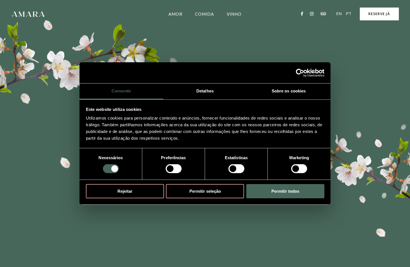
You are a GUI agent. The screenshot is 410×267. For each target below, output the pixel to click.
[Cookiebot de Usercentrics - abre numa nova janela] (300, 72)
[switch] (174, 168)
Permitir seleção (205, 191)
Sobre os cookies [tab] (289, 91)
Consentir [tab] (121, 91)
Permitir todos (285, 191)
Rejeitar (124, 191)
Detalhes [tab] (205, 91)
